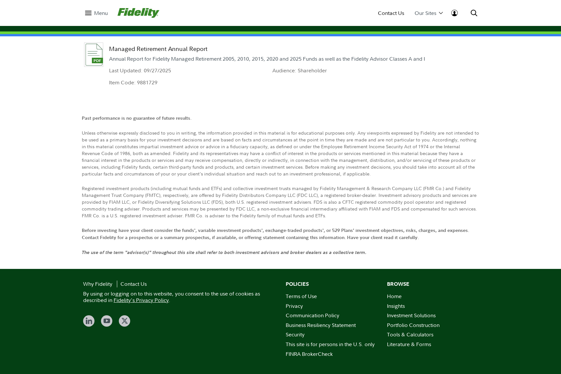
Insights (396, 305)
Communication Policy (312, 315)
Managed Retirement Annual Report (158, 49)
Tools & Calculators (410, 334)
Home (394, 296)
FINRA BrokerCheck (309, 353)
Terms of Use (301, 296)
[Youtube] (106, 321)
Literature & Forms (409, 344)
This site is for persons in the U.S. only (330, 344)
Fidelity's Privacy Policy (141, 300)
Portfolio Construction (413, 325)
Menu (101, 13)
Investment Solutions (411, 315)
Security (295, 334)
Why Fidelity (97, 283)
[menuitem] (96, 13)
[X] (124, 321)
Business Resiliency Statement (321, 325)
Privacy (294, 305)
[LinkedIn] (88, 321)
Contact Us (391, 13)
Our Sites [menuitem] (425, 13)
